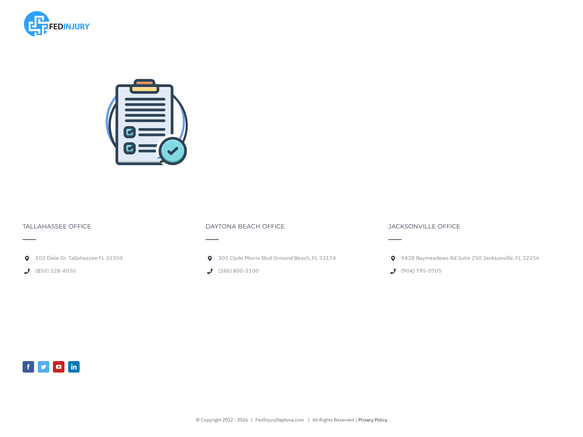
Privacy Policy (372, 420)
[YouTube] (58, 367)
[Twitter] (43, 367)
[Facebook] (28, 367)
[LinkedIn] (74, 367)
